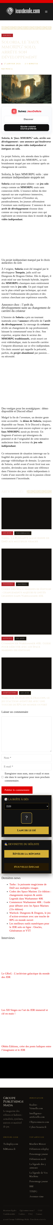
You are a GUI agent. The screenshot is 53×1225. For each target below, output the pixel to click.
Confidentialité (9, 1214)
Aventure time (36, 1196)
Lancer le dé (26, 830)
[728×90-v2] (26, 367)
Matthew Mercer (37, 1143)
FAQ (30, 1214)
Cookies (22, 1214)
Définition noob (37, 1159)
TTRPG (33, 1191)
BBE (31, 1186)
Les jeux (7, 533)
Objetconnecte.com (39, 1122)
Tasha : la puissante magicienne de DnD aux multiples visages (25, 539)
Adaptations (9, 693)
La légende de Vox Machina (38, 1174)
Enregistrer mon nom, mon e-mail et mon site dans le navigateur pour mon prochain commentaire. (27, 777)
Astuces (7, 638)
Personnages (23, 533)
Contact (39, 1214)
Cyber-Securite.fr (37, 1127)
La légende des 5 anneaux (37, 1166)
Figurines (8, 584)
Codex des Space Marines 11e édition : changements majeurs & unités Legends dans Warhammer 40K (26, 592)
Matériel (22, 584)
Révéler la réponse (26, 854)
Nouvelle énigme (26, 867)
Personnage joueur (38, 1154)
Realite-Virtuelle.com (36, 1106)
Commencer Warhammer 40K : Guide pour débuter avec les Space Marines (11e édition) (26, 647)
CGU (40, 1210)
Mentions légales (9, 1210)
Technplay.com (10, 1143)
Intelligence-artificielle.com (36, 1115)
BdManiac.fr (9, 1149)
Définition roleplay (39, 1149)
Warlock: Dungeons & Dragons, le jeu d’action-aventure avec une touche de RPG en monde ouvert (25, 701)
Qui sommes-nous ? (27, 1210)
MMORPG (7, 35)
